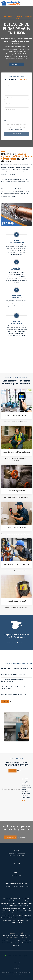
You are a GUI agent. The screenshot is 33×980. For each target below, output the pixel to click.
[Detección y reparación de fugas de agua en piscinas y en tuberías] (10, 3)
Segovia (13, 918)
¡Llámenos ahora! (9, 701)
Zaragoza (19, 922)
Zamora (13, 922)
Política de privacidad (16, 129)
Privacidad (17, 966)
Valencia (14, 920)
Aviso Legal (16, 963)
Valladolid (21, 920)
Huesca (24, 908)
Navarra (28, 913)
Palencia (10, 915)
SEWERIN (5, 935)
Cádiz (8, 903)
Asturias (5, 901)
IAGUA (28, 935)
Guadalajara (6, 908)
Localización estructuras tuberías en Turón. (16, 56)
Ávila (10, 901)
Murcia (23, 913)
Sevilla (19, 918)
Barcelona (21, 901)
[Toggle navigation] (31, 3)
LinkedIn (11, 855)
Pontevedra (16, 915)
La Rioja (13, 910)
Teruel (5, 920)
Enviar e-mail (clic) (16, 875)
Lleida (29, 910)
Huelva (19, 908)
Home (16, 960)
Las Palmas (19, 910)
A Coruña (5, 898)
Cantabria (13, 903)
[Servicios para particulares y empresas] (16, 956)
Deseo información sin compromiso (16, 837)
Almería (27, 898)
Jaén (8, 910)
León (25, 910)
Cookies (16, 969)
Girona (20, 906)
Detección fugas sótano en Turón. (16, 51)
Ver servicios (15, 64)
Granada (25, 906)
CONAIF (10, 935)
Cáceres (3, 903)
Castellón (20, 903)
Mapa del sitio (23, 975)
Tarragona (28, 918)
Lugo (3, 913)
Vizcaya (27, 920)
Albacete (15, 898)
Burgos (27, 901)
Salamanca (24, 915)
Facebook (17, 855)
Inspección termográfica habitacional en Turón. (16, 49)
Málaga (13, 913)
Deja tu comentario (16, 770)
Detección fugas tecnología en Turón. (16, 59)
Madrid (8, 913)
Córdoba (10, 906)
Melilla (18, 913)
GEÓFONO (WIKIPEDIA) (20, 935)
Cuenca (16, 906)
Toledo (9, 920)
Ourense (4, 915)
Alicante (21, 898)
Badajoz (15, 901)
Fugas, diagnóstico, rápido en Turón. (16, 54)
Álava (10, 898)
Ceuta (25, 903)
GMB (22, 855)
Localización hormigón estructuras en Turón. (16, 46)
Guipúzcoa (14, 908)
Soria (23, 918)
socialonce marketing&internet (16, 853)
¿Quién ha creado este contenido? (12, 940)
